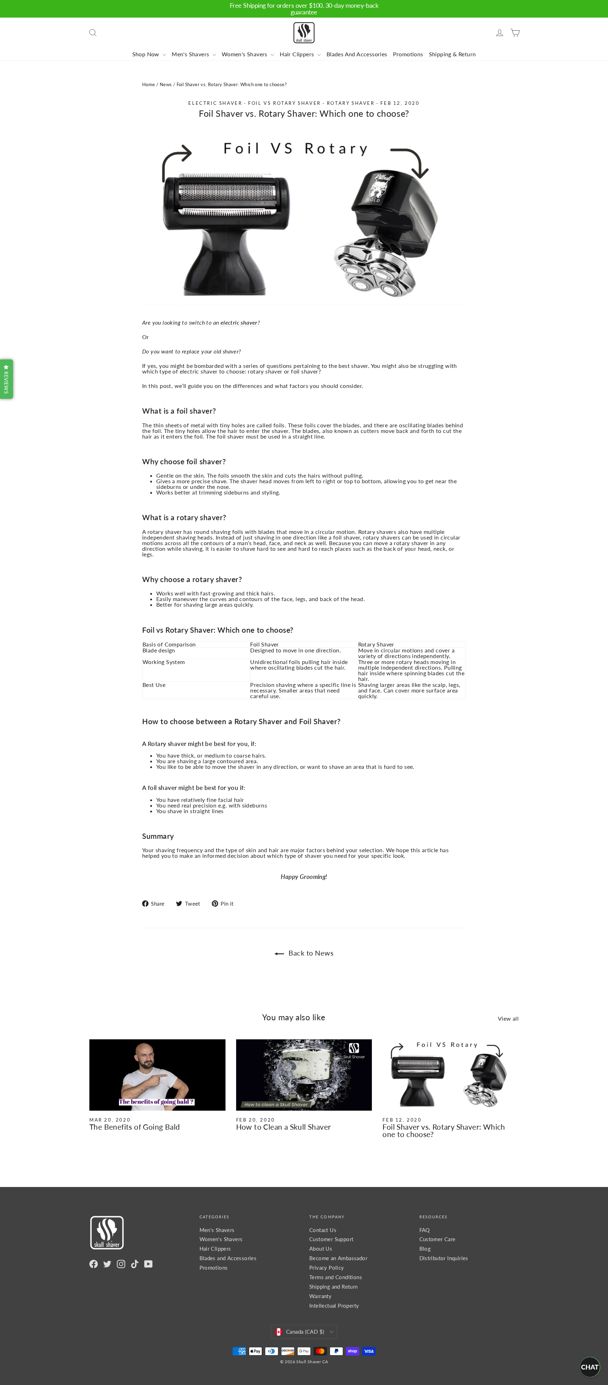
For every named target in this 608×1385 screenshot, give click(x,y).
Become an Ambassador (338, 1258)
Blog (425, 1248)
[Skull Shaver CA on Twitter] (107, 1264)
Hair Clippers (298, 54)
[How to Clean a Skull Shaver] (304, 1075)
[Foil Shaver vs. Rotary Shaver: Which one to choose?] (450, 1075)
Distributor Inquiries (443, 1258)
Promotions (408, 54)
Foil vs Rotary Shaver (284, 103)
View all (508, 1018)
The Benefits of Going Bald (134, 1126)
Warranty (320, 1296)
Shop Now (146, 54)
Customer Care (437, 1239)
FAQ (424, 1230)
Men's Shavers (191, 54)
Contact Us (322, 1230)
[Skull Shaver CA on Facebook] (93, 1264)
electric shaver (239, 322)
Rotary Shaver (351, 103)
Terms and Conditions (335, 1277)
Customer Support (331, 1239)
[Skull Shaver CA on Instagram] (121, 1264)
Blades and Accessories (228, 1258)
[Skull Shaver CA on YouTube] (148, 1264)
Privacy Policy (326, 1267)
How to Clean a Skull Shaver (283, 1126)
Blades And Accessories (357, 54)
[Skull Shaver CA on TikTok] (135, 1264)
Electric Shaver (215, 103)
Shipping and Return (333, 1286)
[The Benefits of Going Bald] (157, 1075)
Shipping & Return (452, 54)
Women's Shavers (245, 54)
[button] (6, 379)
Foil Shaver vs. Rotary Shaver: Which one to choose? (443, 1130)
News (166, 84)
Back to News (310, 953)
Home (148, 84)
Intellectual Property (334, 1305)
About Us (320, 1248)
